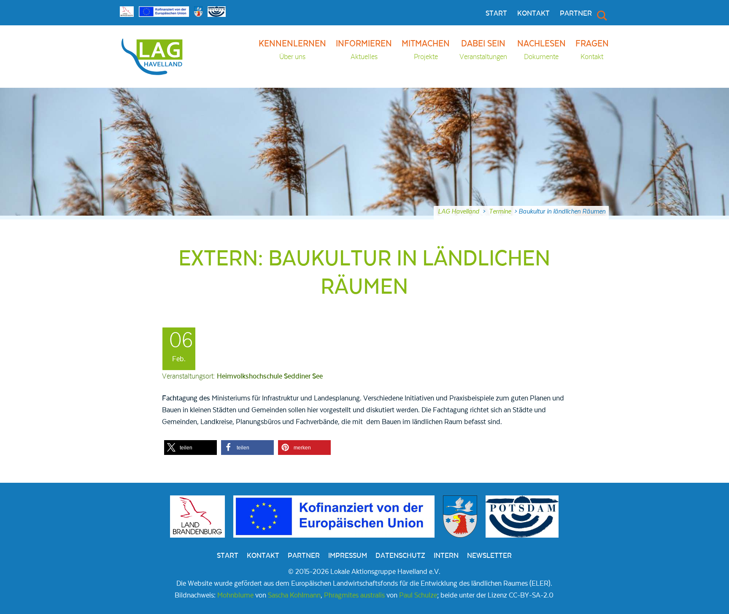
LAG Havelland (458, 211)
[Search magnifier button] (601, 15)
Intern (446, 556)
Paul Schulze (418, 595)
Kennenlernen (292, 50)
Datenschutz (400, 556)
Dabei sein (483, 50)
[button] (190, 447)
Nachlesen (541, 50)
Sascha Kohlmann (294, 595)
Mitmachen (426, 50)
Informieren (364, 50)
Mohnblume (235, 595)
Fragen (592, 50)
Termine (500, 211)
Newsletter (489, 556)
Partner (576, 13)
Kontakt (533, 13)
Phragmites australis (354, 595)
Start (496, 13)
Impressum (347, 556)
